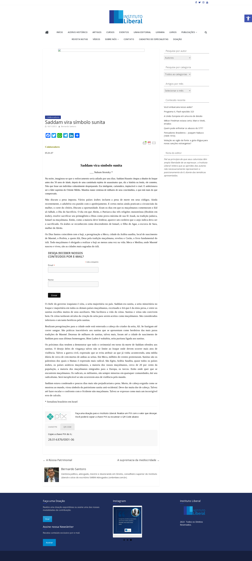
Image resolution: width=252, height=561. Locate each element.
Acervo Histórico (78, 32)
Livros (172, 32)
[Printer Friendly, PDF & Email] (149, 143)
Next (146, 522)
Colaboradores (53, 117)
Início (60, 32)
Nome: (51, 280)
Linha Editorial (142, 32)
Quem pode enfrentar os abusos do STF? (183, 128)
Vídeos (96, 39)
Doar (47, 519)
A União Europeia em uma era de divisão (183, 116)
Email (51, 265)
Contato (129, 39)
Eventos (124, 32)
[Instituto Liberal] (47, 32)
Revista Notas (80, 39)
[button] (248, 18)
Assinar (49, 542)
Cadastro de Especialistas (153, 39)
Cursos (110, 32)
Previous (109, 522)
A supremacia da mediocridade (138, 460)
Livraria (160, 32)
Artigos (96, 32)
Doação (177, 39)
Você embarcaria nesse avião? (178, 107)
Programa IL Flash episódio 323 (179, 111)
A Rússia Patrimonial (57, 460)
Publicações (188, 32)
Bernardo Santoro (68, 126)
